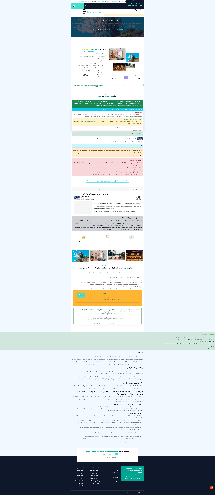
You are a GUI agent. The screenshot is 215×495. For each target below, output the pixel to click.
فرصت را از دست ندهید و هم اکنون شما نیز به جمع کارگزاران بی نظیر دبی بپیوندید (107, 316)
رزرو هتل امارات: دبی (95, 473)
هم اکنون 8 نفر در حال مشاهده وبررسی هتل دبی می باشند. (126, 85)
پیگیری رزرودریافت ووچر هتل (78, 5)
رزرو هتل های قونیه (80, 485)
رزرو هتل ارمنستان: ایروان (94, 468)
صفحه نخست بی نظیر (119, 29)
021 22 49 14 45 (115, 1)
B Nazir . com (140, 493)
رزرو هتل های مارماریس (79, 480)
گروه (127, 493)
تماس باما (87, 6)
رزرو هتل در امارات (111, 29)
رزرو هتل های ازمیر (80, 473)
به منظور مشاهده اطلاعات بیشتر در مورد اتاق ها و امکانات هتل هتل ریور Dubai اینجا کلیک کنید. (110, 190)
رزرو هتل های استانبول (80, 468)
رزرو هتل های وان (81, 483)
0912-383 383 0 (116, 477)
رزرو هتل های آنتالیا (80, 470)
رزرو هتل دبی (104, 29)
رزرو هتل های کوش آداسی (79, 478)
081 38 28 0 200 (101, 1)
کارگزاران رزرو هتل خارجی (119, 6)
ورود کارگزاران (93, 493)
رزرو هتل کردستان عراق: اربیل (93, 477)
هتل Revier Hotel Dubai (134, 190)
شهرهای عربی (103, 6)
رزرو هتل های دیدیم (80, 477)
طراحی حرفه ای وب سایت (121, 493)
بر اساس (98, 78)
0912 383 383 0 (83, 1)
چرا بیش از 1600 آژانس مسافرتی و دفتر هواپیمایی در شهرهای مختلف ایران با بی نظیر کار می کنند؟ (107, 272)
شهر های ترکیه (110, 6)
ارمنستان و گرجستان (94, 6)
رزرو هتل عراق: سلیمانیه (94, 478)
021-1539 (117, 483)
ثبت (116, 454)
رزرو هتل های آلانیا (80, 472)
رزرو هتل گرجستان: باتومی (94, 472)
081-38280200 (116, 474)
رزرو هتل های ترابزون (80, 487)
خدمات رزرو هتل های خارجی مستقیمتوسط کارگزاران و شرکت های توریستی (135, 4)
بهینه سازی (136, 493)
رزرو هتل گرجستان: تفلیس (94, 470)
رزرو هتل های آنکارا (80, 475)
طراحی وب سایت (130, 493)
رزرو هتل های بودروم (80, 482)
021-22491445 (116, 470)
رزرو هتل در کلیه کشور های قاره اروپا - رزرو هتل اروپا (94, 480)
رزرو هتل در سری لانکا (95, 483)
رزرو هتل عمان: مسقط (95, 475)
